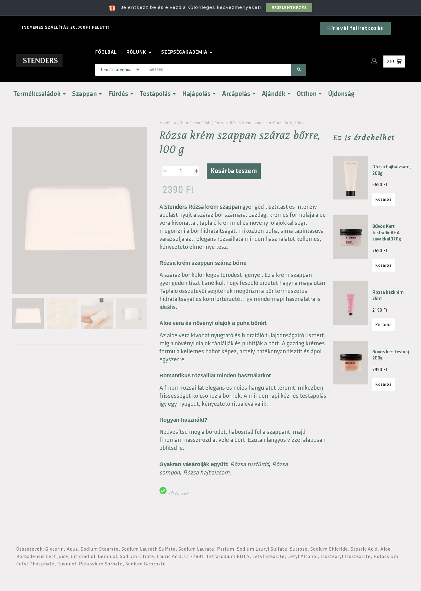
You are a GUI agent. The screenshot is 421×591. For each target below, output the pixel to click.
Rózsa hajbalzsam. (207, 472)
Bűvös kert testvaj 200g (390, 355)
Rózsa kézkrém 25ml (387, 295)
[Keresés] (298, 70)
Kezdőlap (167, 123)
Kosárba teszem (234, 171)
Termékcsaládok (195, 123)
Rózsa (220, 123)
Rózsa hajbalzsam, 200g (391, 170)
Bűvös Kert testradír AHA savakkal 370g (386, 233)
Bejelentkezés (289, 7)
